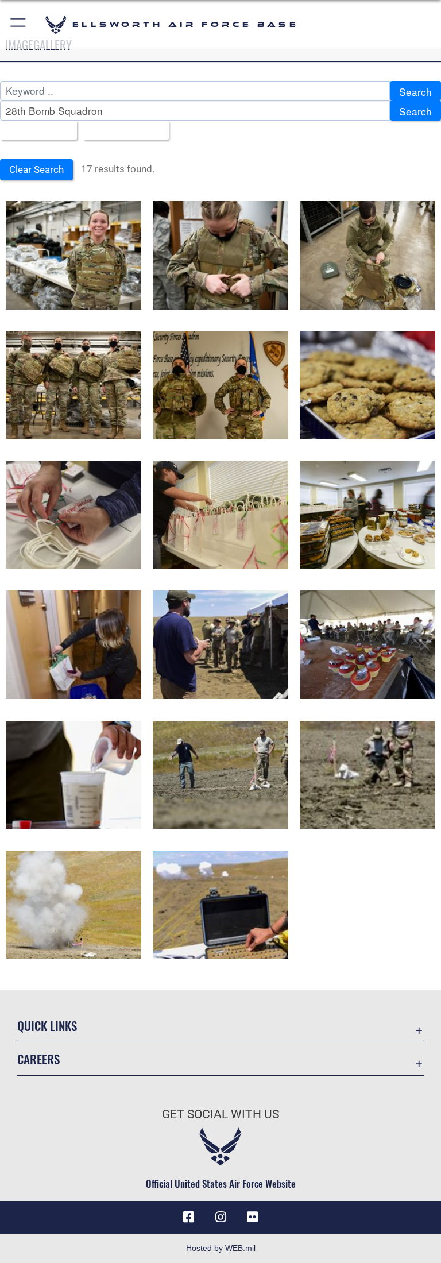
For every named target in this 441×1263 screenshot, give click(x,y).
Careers (38, 1059)
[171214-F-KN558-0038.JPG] (220, 515)
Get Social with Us (220, 1114)
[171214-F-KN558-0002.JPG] (367, 385)
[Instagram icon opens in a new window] (220, 1217)
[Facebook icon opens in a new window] (188, 1217)
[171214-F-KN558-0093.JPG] (73, 644)
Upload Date (121, 131)
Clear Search (36, 169)
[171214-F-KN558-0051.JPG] (367, 515)
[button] (18, 24)
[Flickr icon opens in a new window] (252, 1217)
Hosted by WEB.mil (221, 1248)
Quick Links (47, 1025)
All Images (34, 131)
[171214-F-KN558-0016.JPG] (73, 515)
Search (415, 91)
